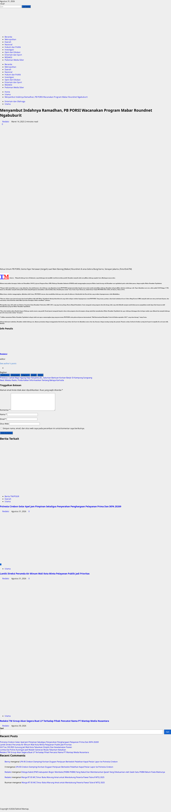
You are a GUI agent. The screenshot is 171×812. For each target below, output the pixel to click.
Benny (7, 761)
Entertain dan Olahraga (15, 101)
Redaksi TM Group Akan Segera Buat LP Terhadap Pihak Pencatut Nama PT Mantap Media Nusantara (54, 720)
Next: (32, 380)
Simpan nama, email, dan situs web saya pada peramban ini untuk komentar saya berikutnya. (44, 428)
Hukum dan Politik (13, 47)
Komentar (5, 410)
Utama (8, 104)
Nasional (8, 44)
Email (3, 419)
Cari (2, 728)
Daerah (8, 42)
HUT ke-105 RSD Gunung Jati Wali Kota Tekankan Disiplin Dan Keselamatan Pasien (36, 747)
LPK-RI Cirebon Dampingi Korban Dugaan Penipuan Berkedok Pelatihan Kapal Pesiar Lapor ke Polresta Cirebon (69, 761)
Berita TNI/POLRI (12, 496)
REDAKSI (8, 57)
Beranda (8, 37)
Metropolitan (10, 39)
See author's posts (8, 363)
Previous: (46, 377)
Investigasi (9, 49)
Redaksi (6, 121)
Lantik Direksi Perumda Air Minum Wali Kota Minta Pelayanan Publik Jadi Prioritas (44, 573)
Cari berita (27, 6)
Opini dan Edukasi (12, 52)
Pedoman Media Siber (14, 60)
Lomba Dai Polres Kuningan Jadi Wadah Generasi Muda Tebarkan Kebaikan (33, 749)
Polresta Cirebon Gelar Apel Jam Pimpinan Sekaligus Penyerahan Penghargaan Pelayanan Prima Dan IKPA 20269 (60, 506)
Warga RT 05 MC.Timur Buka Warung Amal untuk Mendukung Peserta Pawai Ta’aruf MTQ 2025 (62, 777)
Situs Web (4, 423)
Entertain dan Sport (13, 55)
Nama (3, 414)
